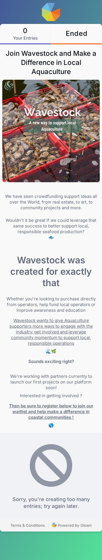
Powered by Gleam (74, 525)
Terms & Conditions (27, 525)
